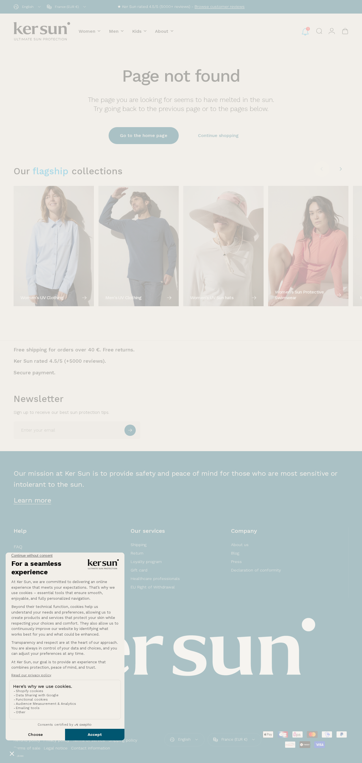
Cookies (18, 755)
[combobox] (28, 7)
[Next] (340, 169)
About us (240, 544)
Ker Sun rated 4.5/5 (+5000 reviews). (60, 361)
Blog (235, 553)
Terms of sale (27, 748)
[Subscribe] (130, 430)
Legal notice (56, 748)
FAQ (18, 546)
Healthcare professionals (155, 578)
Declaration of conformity (256, 570)
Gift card (139, 570)
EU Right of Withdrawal (153, 587)
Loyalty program (146, 561)
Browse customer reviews (220, 6)
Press (236, 561)
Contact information (90, 748)
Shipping (138, 544)
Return (137, 553)
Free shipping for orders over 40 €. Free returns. (74, 350)
